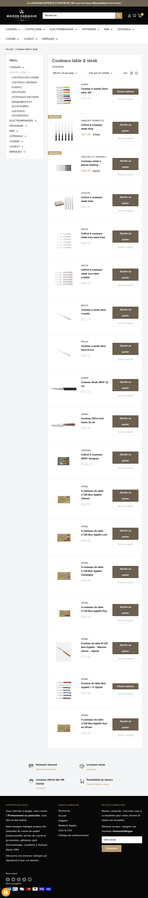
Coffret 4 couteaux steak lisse (91, 199)
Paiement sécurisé (46, 769)
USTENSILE (124, 29)
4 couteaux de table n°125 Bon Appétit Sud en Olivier (94, 723)
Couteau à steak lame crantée (93, 312)
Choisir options (125, 91)
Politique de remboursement (73, 835)
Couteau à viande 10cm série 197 (94, 90)
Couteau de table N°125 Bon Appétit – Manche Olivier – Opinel (94, 647)
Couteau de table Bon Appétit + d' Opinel (93, 685)
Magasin (62, 820)
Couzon (85, 193)
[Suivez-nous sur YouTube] (30, 879)
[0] (140, 15)
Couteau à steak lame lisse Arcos (93, 348)
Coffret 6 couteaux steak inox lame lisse (93, 235)
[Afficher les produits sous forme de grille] (136, 73)
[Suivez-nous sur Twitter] (13, 879)
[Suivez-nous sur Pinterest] (24, 879)
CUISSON (11, 29)
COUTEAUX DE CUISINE (25, 77)
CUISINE (11, 38)
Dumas (84, 84)
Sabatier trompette (92, 120)
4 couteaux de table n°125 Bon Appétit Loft (94, 533)
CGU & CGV (65, 830)
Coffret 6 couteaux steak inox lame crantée (91, 273)
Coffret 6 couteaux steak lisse (91, 127)
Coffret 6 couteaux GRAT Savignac (91, 456)
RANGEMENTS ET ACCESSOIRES (22, 104)
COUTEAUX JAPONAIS (24, 82)
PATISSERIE (89, 29)
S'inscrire (111, 848)
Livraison (92, 769)
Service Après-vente (98, 784)
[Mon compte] (129, 15)
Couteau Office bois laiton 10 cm (92, 420)
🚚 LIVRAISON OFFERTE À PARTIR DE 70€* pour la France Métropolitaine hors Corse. (74, 3)
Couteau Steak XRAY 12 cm (94, 384)
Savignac (86, 450)
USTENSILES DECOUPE (25, 97)
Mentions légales (67, 825)
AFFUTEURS (19, 92)
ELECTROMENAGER (62, 29)
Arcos (84, 229)
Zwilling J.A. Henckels (93, 157)
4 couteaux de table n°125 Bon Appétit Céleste (92, 495)
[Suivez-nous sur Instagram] (19, 879)
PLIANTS (17, 87)
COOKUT (29, 38)
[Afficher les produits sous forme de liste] (131, 73)
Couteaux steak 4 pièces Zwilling (91, 163)
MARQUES (48, 38)
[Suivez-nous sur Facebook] (8, 879)
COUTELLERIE (33, 29)
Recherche (64, 811)
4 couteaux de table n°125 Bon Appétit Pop (94, 609)
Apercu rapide (125, 99)
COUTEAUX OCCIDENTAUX (20, 113)
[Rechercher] (118, 15)
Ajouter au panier (125, 127)
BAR (106, 29)
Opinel (84, 486)
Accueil (9, 49)
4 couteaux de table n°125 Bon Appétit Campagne (92, 571)
